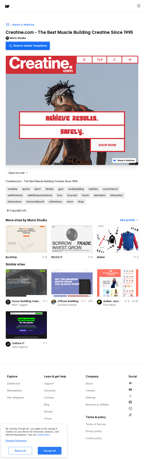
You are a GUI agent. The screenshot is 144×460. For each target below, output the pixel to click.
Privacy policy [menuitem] (94, 431)
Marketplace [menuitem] (14, 390)
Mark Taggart (20, 304)
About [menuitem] (89, 383)
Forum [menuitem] (48, 418)
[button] (17, 210)
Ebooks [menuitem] (48, 411)
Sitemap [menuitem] (91, 397)
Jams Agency (20, 347)
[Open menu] (139, 6)
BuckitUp (11, 257)
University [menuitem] (50, 390)
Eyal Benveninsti (67, 304)
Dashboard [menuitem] (13, 383)
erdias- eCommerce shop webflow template (113, 301)
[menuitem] (130, 383)
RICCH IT (57, 257)
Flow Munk (109, 304)
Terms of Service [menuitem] (96, 424)
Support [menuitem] (49, 383)
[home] (7, 7)
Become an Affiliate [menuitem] (97, 404)
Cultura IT (18, 343)
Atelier (101, 257)
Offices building (68, 301)
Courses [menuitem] (49, 397)
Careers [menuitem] (90, 390)
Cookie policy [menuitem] (94, 438)
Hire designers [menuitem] (15, 397)
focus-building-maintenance (26, 301)
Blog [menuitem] (46, 404)
